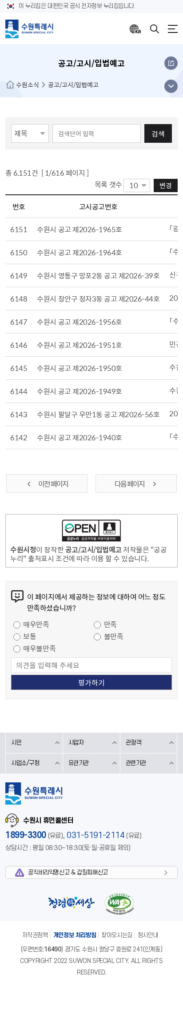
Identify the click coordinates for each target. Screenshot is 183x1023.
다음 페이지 (130, 483)
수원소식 (27, 84)
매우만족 (36, 624)
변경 (165, 185)
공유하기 (171, 63)
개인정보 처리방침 (74, 935)
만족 (110, 624)
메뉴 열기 (170, 86)
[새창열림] (91, 532)
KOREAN (135, 28)
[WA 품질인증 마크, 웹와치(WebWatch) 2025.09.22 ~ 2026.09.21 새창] (119, 903)
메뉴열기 (173, 29)
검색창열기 (154, 28)
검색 (158, 133)
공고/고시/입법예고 (73, 84)
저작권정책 (35, 935)
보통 (29, 636)
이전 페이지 (53, 483)
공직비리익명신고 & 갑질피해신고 (67, 872)
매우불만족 (39, 648)
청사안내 (148, 935)
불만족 (113, 636)
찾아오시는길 (116, 935)
